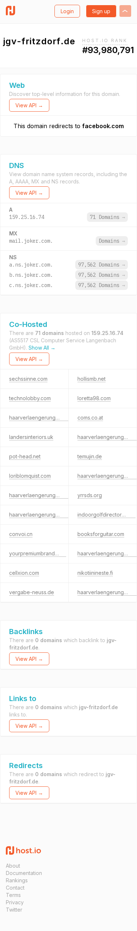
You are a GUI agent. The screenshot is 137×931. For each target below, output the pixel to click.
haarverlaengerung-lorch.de (43, 495)
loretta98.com (94, 398)
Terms (13, 895)
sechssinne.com (28, 379)
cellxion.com (24, 573)
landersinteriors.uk (31, 437)
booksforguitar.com (100, 534)
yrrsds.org (89, 495)
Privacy (15, 902)
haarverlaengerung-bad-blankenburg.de (58, 417)
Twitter (14, 909)
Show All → (42, 348)
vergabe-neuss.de (31, 592)
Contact (15, 888)
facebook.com (103, 126)
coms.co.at (90, 417)
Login (67, 11)
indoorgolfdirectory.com (106, 514)
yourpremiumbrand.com (37, 553)
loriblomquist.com (30, 476)
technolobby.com (30, 398)
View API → (29, 105)
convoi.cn (21, 534)
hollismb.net (91, 379)
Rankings (17, 880)
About (13, 866)
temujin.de (89, 456)
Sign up (101, 11)
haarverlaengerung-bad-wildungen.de (55, 514)
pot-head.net (25, 456)
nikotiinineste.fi (95, 573)
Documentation (24, 873)
